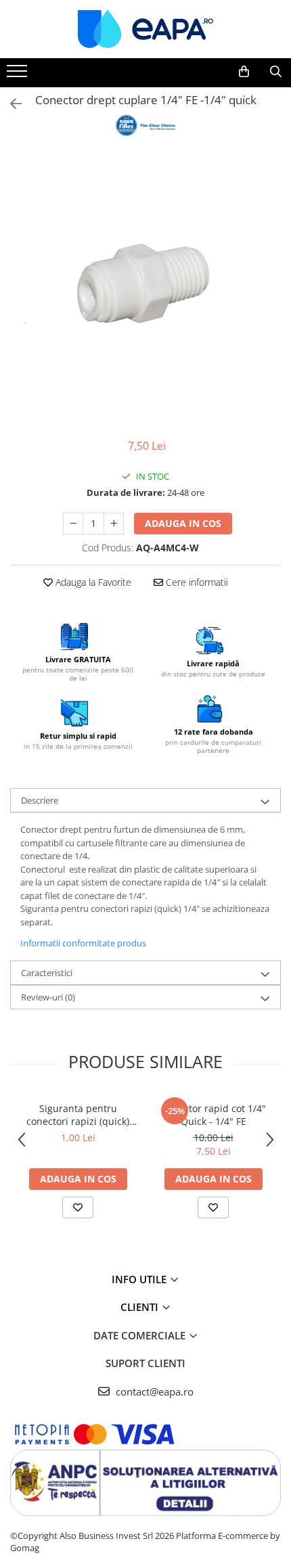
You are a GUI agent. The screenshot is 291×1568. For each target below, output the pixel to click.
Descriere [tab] (39, 800)
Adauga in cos (183, 523)
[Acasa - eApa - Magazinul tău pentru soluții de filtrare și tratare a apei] (145, 29)
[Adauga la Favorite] (77, 1207)
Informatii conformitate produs (83, 943)
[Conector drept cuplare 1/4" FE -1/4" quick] (145, 289)
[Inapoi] (10, 104)
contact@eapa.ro (153, 1391)
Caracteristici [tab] (46, 973)
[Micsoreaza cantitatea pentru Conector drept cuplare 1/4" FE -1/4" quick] (73, 523)
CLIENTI (140, 1307)
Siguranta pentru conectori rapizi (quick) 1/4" (77, 1115)
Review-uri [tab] (48, 997)
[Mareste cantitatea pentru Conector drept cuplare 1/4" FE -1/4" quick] (114, 523)
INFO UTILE (140, 1279)
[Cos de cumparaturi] (244, 71)
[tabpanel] (145, 289)
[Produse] (18, 75)
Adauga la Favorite (92, 582)
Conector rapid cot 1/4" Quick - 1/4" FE (213, 1115)
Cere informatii (195, 582)
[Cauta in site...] (276, 71)
